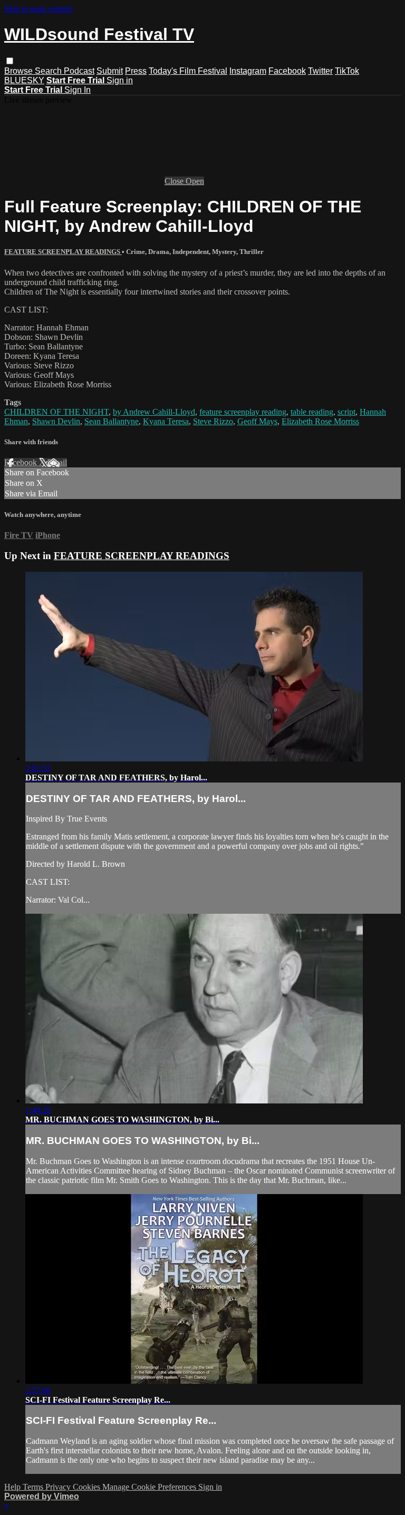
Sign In (77, 89)
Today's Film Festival (188, 70)
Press (136, 70)
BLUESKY (24, 80)
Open (195, 181)
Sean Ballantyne (111, 421)
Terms (34, 1486)
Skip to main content (38, 8)
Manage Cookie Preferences (150, 1486)
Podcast (79, 70)
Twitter (320, 70)
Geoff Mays (257, 421)
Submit (110, 70)
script (346, 411)
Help (13, 1486)
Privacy (59, 1486)
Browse (19, 70)
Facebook (287, 70)
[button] (9, 60)
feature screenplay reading (242, 411)
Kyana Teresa (166, 421)
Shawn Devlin (56, 421)
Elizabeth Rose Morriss (320, 421)
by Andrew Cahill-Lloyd (154, 411)
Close (175, 181)
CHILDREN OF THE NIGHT (56, 411)
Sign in (120, 80)
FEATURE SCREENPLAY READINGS (63, 252)
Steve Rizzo (213, 421)
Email (57, 462)
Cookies (87, 1486)
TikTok (347, 70)
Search (49, 70)
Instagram (247, 70)
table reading (312, 411)
